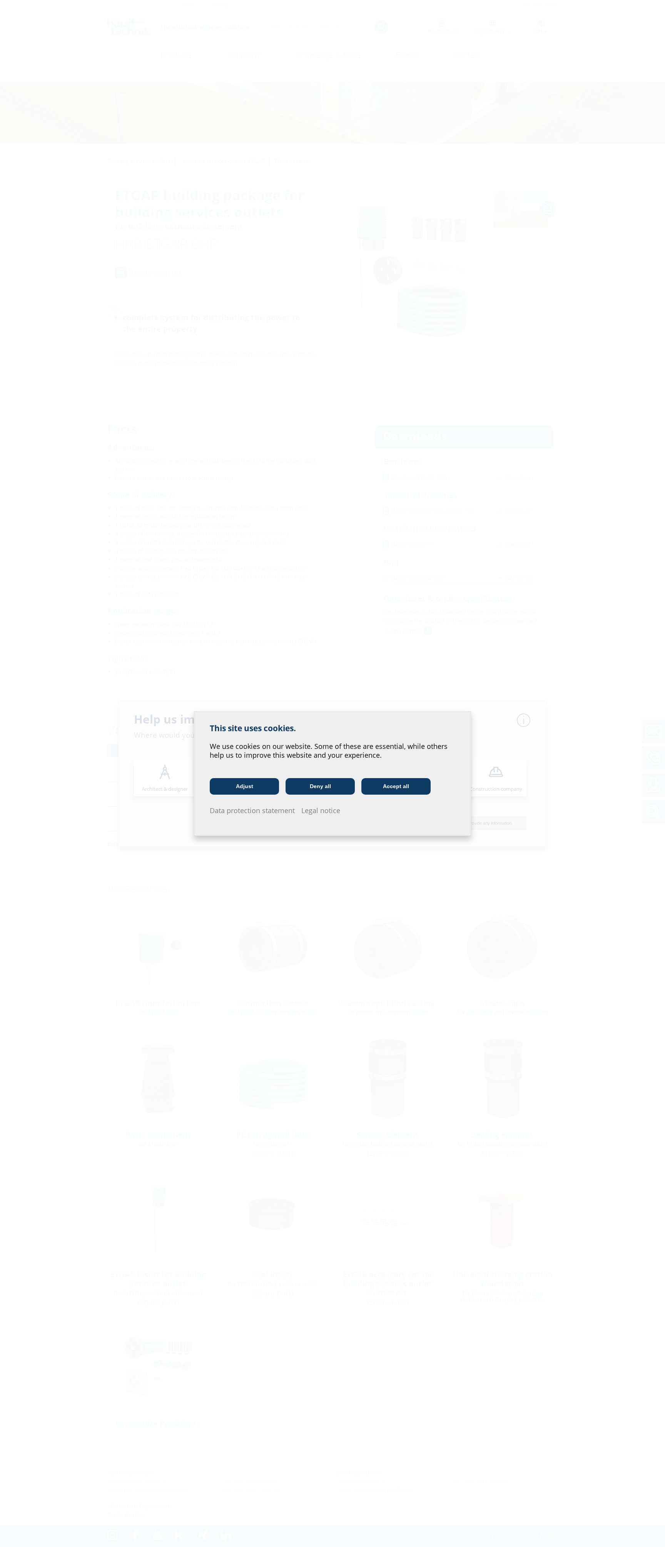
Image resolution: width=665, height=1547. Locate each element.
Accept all (396, 786)
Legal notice (320, 810)
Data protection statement (252, 810)
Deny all (320, 786)
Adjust (244, 786)
